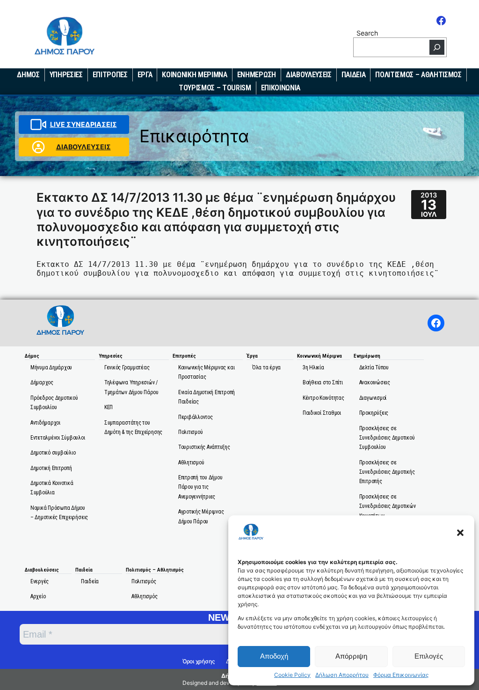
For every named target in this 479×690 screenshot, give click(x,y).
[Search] (436, 47)
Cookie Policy (292, 675)
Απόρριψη (351, 656)
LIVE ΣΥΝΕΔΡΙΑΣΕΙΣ (83, 124)
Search (367, 33)
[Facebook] (441, 20)
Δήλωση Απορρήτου (342, 675)
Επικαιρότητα (194, 136)
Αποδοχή (274, 656)
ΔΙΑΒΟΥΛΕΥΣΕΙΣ (83, 147)
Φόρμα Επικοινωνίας (400, 675)
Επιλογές (428, 656)
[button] (460, 532)
